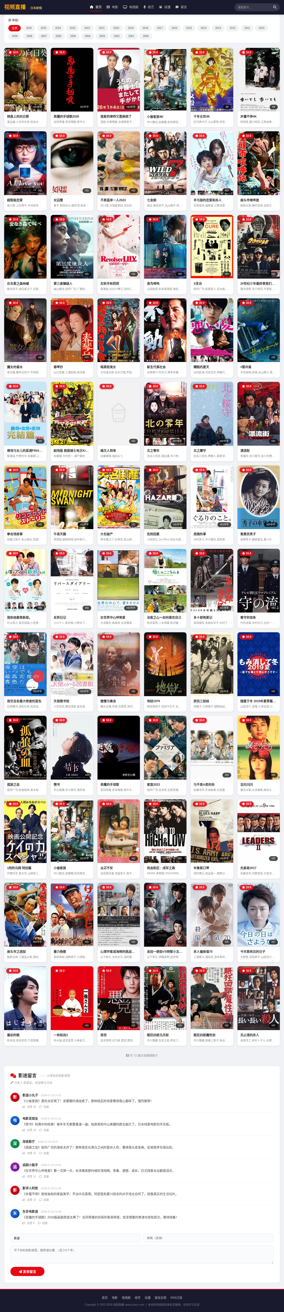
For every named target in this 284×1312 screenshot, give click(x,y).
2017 (160, 28)
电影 (114, 7)
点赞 (31, 1106)
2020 (116, 28)
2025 (43, 28)
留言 (183, 7)
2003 (102, 36)
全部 (14, 28)
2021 (102, 28)
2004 (87, 36)
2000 (146, 36)
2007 (44, 36)
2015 (189, 28)
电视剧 (133, 7)
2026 (29, 28)
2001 (131, 36)
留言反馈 (160, 1297)
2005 (73, 36)
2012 (233, 28)
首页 (98, 7)
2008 (29, 36)
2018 (145, 28)
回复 (46, 1106)
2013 (218, 28)
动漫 (166, 7)
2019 (131, 28)
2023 (72, 28)
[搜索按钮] (274, 7)
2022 (87, 28)
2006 (58, 36)
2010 (261, 28)
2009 (15, 36)
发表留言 (29, 1272)
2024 (58, 28)
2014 (203, 28)
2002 (117, 36)
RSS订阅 (176, 1297)
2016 (174, 28)
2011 (247, 28)
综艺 (150, 7)
